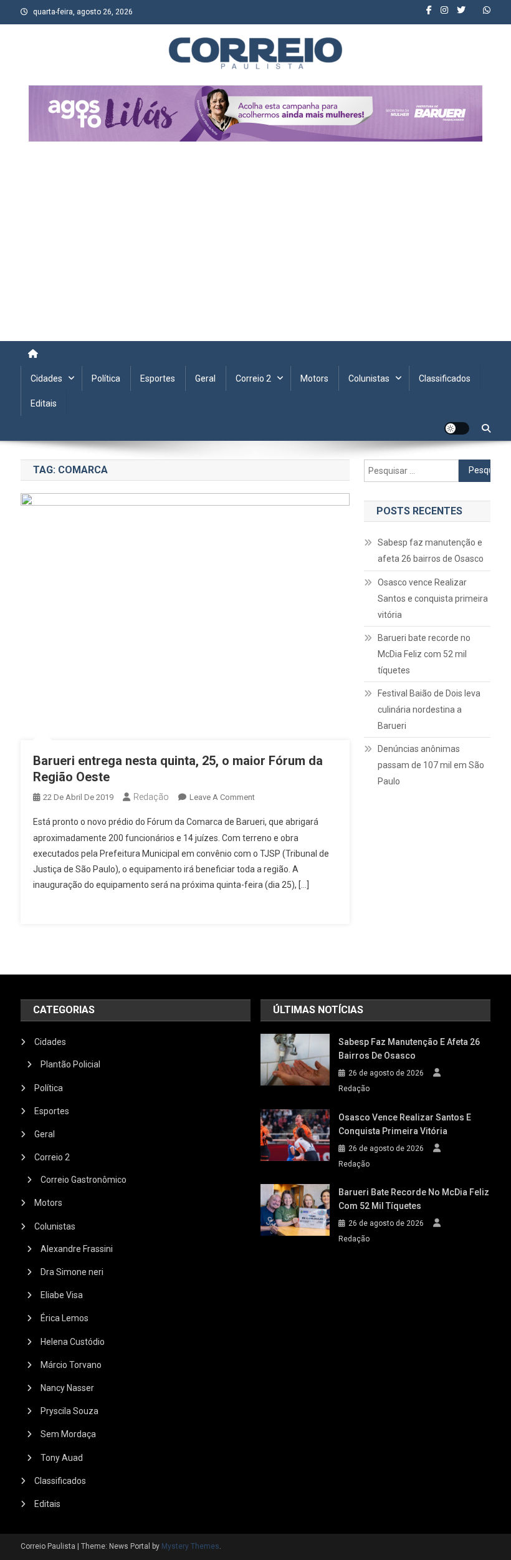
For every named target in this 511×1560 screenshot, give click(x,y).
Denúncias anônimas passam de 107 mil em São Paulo (431, 765)
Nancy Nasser (67, 1388)
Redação (151, 797)
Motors (314, 378)
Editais (44, 403)
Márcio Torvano (71, 1365)
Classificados (444, 378)
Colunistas (368, 378)
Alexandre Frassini (77, 1249)
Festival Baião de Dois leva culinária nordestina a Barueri (429, 709)
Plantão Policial (70, 1064)
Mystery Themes (190, 1546)
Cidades (46, 378)
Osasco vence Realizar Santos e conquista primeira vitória (433, 598)
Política (106, 378)
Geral (205, 378)
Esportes (157, 378)
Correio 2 (253, 378)
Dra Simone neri (72, 1272)
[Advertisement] (255, 247)
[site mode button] (456, 428)
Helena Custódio (73, 1342)
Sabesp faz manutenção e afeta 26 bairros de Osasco (431, 550)
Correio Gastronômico (84, 1180)
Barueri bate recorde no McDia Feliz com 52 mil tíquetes (424, 654)
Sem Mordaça (68, 1434)
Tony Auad (62, 1458)
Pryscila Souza (69, 1411)
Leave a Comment (222, 797)
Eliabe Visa (62, 1295)
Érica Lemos (64, 1318)
